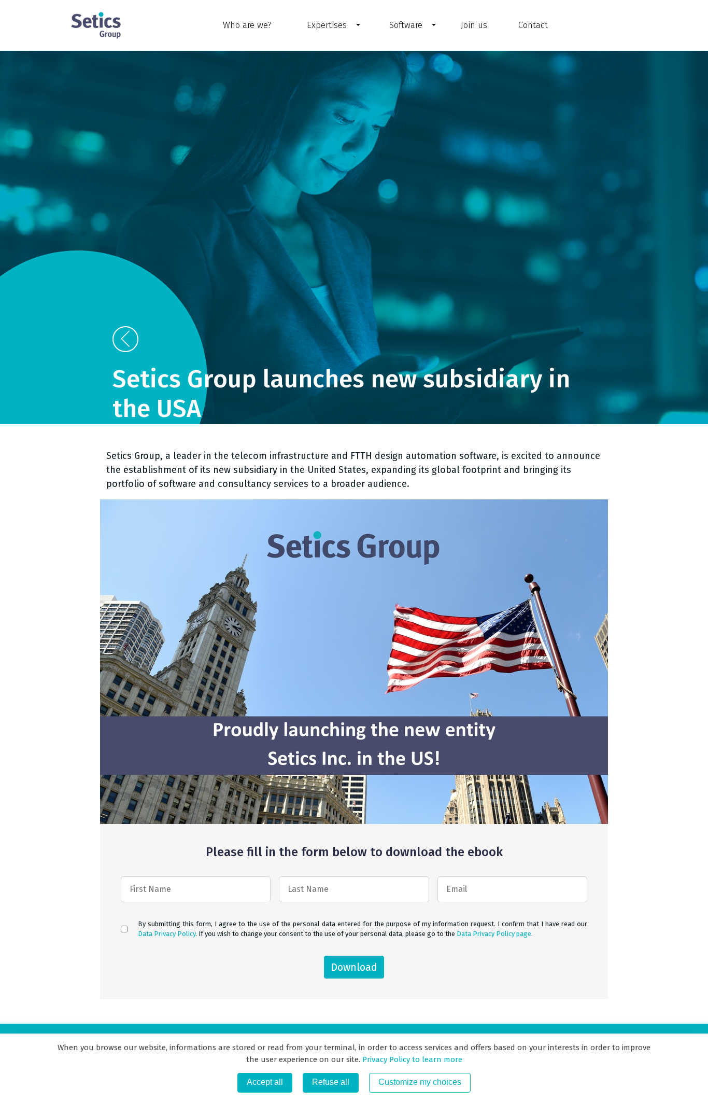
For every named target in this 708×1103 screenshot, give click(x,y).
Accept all (265, 1082)
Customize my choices (419, 1082)
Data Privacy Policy (166, 934)
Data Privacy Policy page (494, 934)
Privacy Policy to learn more (411, 1059)
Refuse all (330, 1082)
